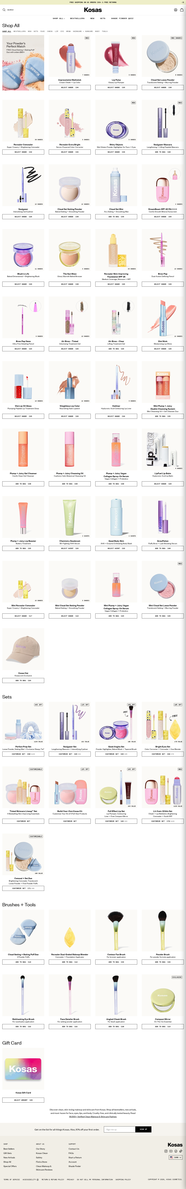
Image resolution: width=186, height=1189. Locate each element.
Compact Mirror (163, 1019)
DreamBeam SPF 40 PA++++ (162, 209)
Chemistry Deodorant (69, 540)
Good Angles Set (116, 746)
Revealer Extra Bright (69, 144)
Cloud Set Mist (116, 209)
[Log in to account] (175, 10)
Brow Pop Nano (23, 341)
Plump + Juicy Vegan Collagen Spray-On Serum (116, 475)
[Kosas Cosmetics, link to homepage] (93, 10)
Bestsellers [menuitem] (77, 18)
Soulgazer (23, 209)
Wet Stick (162, 341)
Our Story (40, 1148)
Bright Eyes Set (162, 746)
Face (42, 31)
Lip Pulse (116, 79)
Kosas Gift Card (23, 1092)
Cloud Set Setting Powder (70, 209)
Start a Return (75, 1157)
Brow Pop (162, 273)
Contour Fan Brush (116, 954)
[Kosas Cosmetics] (175, 1145)
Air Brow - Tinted (69, 341)
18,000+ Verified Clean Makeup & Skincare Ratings (93, 1116)
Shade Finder (75, 1166)
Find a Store (41, 1161)
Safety (39, 1157)
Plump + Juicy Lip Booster (23, 540)
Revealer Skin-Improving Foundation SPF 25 (116, 275)
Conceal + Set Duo (23, 878)
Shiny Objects (116, 144)
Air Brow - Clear (116, 341)
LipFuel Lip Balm (163, 473)
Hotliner (116, 405)
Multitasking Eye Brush (23, 1019)
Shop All (6, 31)
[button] (70, 87)
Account (73, 1161)
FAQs (71, 1153)
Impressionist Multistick (69, 79)
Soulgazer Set (69, 746)
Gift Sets (7, 1153)
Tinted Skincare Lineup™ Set (23, 811)
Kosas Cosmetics (173, 1179)
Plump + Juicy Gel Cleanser (23, 473)
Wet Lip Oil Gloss (23, 405)
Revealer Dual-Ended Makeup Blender (69, 954)
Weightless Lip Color (70, 405)
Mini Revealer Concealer (23, 605)
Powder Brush (163, 954)
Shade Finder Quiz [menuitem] (122, 18)
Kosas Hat (23, 673)
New (29, 31)
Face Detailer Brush (69, 1019)
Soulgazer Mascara (163, 144)
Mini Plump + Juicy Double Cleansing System (163, 407)
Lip (56, 31)
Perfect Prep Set (23, 746)
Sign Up (143, 1129)
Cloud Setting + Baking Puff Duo (23, 954)
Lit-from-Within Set (162, 811)
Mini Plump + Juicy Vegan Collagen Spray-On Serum (116, 607)
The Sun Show (70, 273)
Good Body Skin (116, 540)
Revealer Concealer (23, 144)
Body (97, 31)
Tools (104, 31)
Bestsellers (20, 31)
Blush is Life (23, 273)
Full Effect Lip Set (116, 811)
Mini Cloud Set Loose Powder (163, 605)
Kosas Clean (42, 1153)
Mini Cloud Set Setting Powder (69, 605)
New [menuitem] (92, 18)
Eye (62, 31)
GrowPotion (162, 540)
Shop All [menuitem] (58, 18)
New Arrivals (9, 1157)
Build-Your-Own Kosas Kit (69, 811)
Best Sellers (8, 1148)
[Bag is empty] (181, 10)
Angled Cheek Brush (116, 1019)
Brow (68, 31)
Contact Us (74, 1148)
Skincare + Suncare (83, 31)
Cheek (50, 31)
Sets (36, 31)
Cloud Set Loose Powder (163, 79)
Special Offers (10, 1166)
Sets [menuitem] (102, 18)
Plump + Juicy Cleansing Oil (69, 473)
